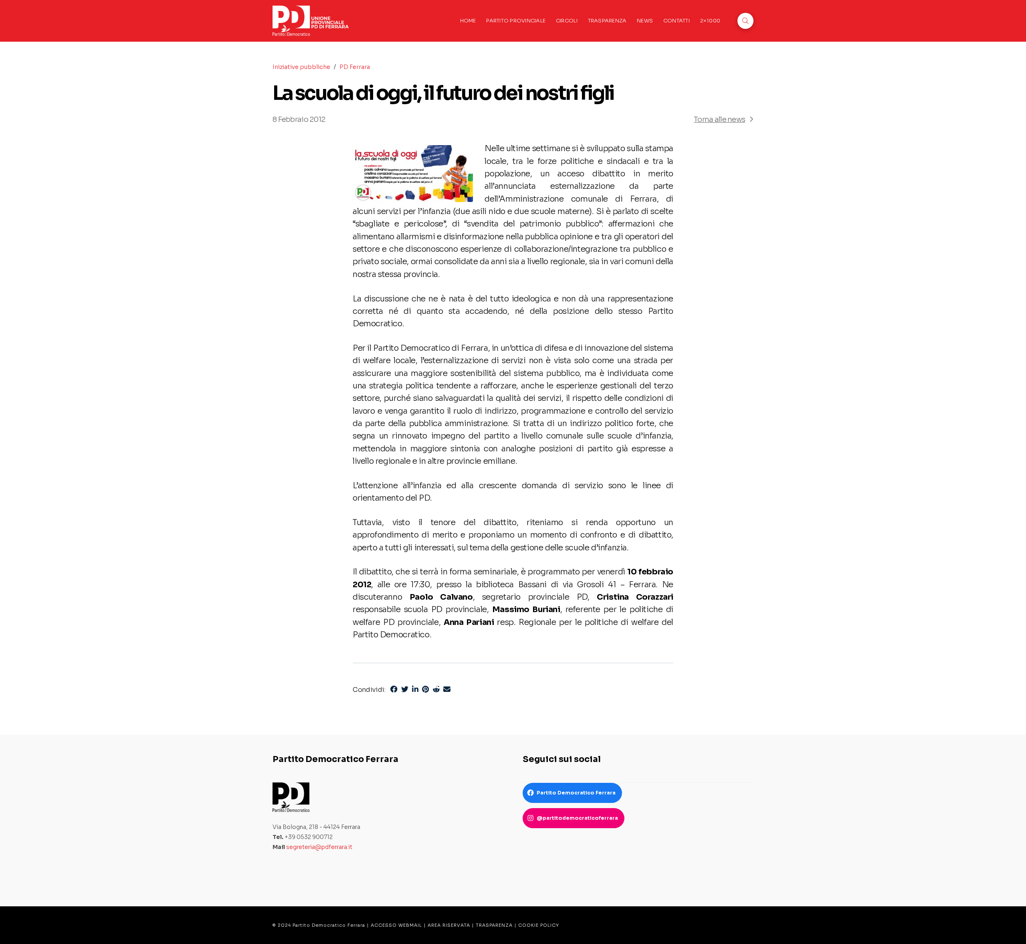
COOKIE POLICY (538, 925)
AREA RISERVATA (449, 925)
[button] (745, 21)
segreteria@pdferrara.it (319, 847)
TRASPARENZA (494, 925)
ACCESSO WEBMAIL (396, 925)
